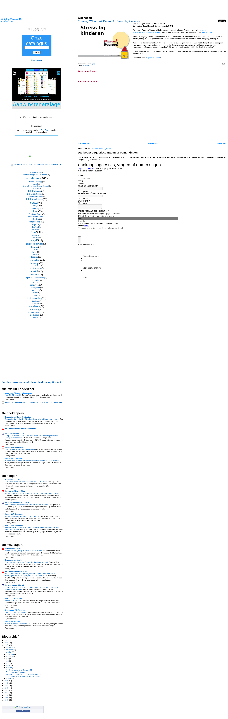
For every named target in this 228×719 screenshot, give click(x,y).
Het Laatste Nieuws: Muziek (16, 572)
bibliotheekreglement (35, 196)
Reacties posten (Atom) (101, 149)
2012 (7, 690)
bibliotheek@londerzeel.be (11, 19)
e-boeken (35, 219)
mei (7, 661)
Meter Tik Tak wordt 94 (13, 395)
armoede (35, 184)
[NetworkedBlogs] (23, 707)
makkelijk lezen (36, 266)
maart (8, 665)
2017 (7, 645)
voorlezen (34, 306)
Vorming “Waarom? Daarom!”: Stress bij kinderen (109, 21)
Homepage (153, 143)
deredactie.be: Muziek (13, 560)
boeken (34, 202)
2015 (7, 683)
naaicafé (34, 274)
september (10, 654)
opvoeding (35, 280)
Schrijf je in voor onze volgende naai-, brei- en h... (23, 676)
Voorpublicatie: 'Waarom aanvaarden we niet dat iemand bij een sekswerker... (32, 461)
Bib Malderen (34, 191)
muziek (34, 271)
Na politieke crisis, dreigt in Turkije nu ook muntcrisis (23, 551)
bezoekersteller (35, 188)
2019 (7, 640)
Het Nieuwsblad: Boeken (14, 434)
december (10, 647)
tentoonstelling (34, 298)
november (10, 650)
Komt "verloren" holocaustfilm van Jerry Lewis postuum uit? (26, 482)
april (8, 663)
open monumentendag (35, 277)
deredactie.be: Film (12, 480)
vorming (34, 309)
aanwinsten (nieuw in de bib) (35, 175)
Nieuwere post (84, 143)
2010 (7, 695)
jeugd (33, 240)
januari (9, 678)
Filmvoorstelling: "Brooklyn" (15, 672)
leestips (34, 257)
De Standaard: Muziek (13, 549)
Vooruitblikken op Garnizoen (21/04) (18, 624)
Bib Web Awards (34, 194)
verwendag (36, 303)
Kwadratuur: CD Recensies (15, 610)
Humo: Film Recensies (14, 526)
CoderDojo (35, 208)
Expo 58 (35, 224)
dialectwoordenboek (35, 216)
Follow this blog (23, 711)
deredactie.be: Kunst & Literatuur (18, 417)
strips (35, 293)
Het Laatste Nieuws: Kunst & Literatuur (20, 429)
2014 (7, 686)
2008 (7, 700)
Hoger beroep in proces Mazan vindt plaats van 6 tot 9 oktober (27, 505)
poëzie (35, 282)
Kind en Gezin (207, 32)
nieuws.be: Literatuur (13, 459)
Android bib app (35, 182)
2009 (7, 698)
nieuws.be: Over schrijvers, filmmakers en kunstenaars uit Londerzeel (33, 402)
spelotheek (35, 290)
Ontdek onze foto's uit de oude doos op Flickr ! (31, 382)
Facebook (35, 227)
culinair (34, 211)
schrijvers (34, 285)
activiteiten (86, 65)
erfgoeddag (34, 221)
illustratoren (35, 237)
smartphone (35, 288)
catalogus (35, 206)
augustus (9, 656)
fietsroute (35, 229)
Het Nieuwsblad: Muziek (14, 585)
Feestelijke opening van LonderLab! (19, 670)
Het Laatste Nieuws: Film (15, 491)
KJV (35, 249)
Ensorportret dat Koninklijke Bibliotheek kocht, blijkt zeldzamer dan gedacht (32, 419)
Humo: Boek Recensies (14, 447)
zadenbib (34, 314)
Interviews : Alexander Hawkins (16, 612)
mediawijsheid (35, 268)
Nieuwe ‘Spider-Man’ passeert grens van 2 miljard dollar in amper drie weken (32, 493)
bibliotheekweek (34, 199)
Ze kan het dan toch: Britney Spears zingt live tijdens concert (26, 562)
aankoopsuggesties (36, 172)
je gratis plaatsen (153, 58)
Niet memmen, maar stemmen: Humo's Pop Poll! (22, 516)
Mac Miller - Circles (12, 601)
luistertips (34, 263)
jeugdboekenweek (34, 243)
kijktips (34, 247)
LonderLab (34, 260)
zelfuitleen (36, 317)
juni (7, 659)
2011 (7, 693)
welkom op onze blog (35, 312)
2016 (7, 681)
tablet (36, 295)
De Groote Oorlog (35, 214)
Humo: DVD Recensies (14, 514)
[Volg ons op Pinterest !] (37, 155)
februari (9, 668)
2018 (7, 643)
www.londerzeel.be (8, 21)
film (33, 232)
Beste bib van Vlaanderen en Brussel (36, 186)
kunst (34, 252)
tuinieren (35, 301)
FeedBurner (46, 130)
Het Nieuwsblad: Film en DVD (17, 503)
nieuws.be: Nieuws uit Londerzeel (18, 393)
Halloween (35, 235)
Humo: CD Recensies (13, 599)
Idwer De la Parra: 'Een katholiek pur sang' (20, 449)
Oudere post (221, 143)
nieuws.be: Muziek (12, 622)
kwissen (35, 254)
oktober (9, 652)
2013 (7, 688)
